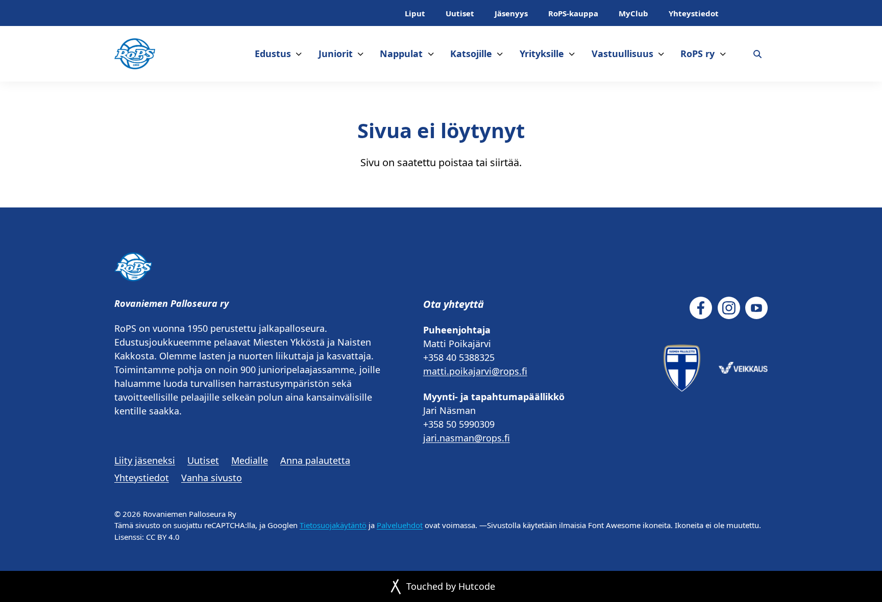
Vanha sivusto (211, 478)
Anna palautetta (315, 460)
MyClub (633, 13)
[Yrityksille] (572, 54)
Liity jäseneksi (144, 460)
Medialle (249, 460)
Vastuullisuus (622, 53)
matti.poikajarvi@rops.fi (475, 371)
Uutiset (460, 13)
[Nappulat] (431, 54)
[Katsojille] (500, 54)
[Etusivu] (134, 53)
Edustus (273, 53)
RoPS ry (697, 53)
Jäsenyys (511, 13)
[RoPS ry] (723, 54)
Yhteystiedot (694, 13)
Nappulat (401, 53)
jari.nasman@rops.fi (466, 438)
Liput (415, 13)
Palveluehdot (400, 525)
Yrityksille (542, 53)
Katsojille (471, 53)
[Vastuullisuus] (661, 54)
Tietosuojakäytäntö (333, 525)
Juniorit (335, 53)
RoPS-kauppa (573, 13)
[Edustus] (299, 54)
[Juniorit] (361, 54)
